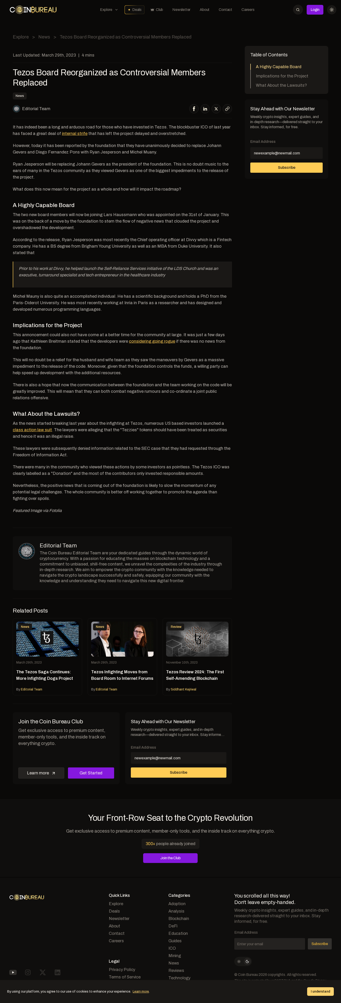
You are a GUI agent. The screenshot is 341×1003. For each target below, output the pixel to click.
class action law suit (32, 430)
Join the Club (170, 858)
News (44, 36)
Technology (179, 978)
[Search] (298, 10)
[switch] (243, 961)
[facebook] (194, 108)
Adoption (176, 903)
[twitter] (216, 109)
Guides (175, 941)
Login (315, 10)
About (204, 10)
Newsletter (181, 10)
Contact (225, 10)
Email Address (143, 747)
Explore (106, 10)
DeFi (172, 926)
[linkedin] (205, 109)
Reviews (176, 970)
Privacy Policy (122, 969)
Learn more (38, 773)
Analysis (176, 911)
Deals (137, 10)
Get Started (91, 773)
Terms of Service (125, 977)
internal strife (74, 133)
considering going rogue (152, 341)
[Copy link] (227, 108)
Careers (247, 10)
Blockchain (178, 918)
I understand (320, 991)
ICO (172, 948)
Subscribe (178, 772)
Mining (174, 955)
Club (159, 10)
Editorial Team (36, 108)
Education (178, 933)
